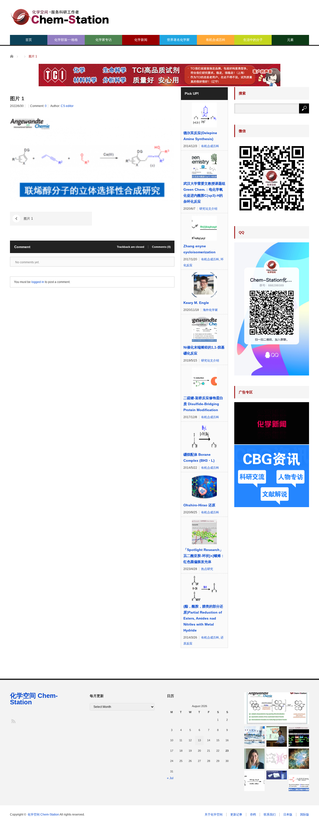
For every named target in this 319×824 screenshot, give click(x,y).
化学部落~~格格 (66, 40)
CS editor (67, 106)
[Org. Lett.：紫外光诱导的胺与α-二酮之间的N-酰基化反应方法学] (299, 781)
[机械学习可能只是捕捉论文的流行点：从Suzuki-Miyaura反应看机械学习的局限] (276, 758)
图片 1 (28, 218)
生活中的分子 (253, 40)
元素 (290, 40)
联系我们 (270, 814)
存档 (253, 814)
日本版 (287, 814)
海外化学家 (210, 310)
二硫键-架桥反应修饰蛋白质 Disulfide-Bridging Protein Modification (203, 404)
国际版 (304, 814)
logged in (37, 282)
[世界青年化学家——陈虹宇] (276, 736)
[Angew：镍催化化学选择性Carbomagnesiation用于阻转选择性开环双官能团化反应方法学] (276, 708)
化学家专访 (103, 40)
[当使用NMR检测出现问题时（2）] (254, 736)
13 (199, 740)
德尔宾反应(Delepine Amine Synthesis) (200, 136)
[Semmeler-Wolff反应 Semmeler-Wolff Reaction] (254, 781)
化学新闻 (140, 40)
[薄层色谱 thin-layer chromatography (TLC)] (276, 775)
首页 (28, 40)
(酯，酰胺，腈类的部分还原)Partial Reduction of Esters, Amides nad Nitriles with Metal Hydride (203, 618)
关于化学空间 (214, 814)
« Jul (170, 778)
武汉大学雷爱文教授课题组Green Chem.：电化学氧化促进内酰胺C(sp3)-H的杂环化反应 (204, 192)
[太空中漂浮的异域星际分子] (299, 758)
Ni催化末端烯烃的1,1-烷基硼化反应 (204, 350)
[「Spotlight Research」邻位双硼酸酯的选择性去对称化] (299, 736)
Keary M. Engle (196, 303)
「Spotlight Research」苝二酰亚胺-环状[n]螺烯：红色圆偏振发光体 (203, 556)
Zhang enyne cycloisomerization (199, 249)
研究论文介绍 (208, 208)
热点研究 (207, 569)
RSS (13, 721)
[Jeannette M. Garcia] (254, 758)
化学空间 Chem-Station (34, 699)
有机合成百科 (215, 40)
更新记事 (236, 814)
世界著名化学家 (178, 40)
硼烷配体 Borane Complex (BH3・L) (199, 457)
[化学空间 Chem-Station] (60, 16)
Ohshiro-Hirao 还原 (199, 505)
